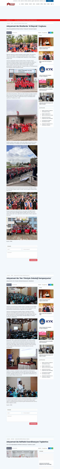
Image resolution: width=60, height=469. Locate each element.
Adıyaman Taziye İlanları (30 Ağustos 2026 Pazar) (23, 20)
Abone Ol (39, 32)
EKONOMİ (26, 4)
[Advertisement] (30, 12)
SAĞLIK (48, 4)
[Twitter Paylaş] (50, 32)
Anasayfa (8, 23)
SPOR (34, 4)
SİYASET (30, 4)
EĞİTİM (41, 4)
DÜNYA (45, 4)
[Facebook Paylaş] (49, 32)
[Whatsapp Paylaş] (52, 32)
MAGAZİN (37, 4)
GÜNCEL (22, 4)
